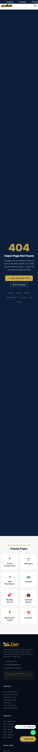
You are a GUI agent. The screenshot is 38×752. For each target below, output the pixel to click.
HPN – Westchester (9, 721)
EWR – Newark (8, 729)
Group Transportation (10, 708)
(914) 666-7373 (11, 661)
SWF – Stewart (8, 732)
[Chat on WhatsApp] (33, 732)
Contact (19, 302)
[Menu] (35, 5)
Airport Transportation (10, 692)
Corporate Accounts (10, 697)
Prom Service (7, 702)
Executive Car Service (10, 694)
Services (11, 293)
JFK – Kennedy (8, 724)
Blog (30, 297)
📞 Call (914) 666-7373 (19, 278)
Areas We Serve (11, 297)
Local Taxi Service (9, 705)
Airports (18, 293)
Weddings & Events (9, 700)
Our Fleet (27, 293)
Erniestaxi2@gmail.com (13, 664)
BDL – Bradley (7, 737)
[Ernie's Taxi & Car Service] (11, 644)
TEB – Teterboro (8, 735)
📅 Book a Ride (27, 739)
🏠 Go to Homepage (19, 284)
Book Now (23, 297)
